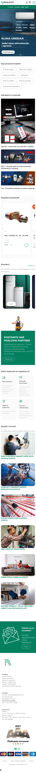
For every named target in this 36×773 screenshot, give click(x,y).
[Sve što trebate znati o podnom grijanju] (18, 505)
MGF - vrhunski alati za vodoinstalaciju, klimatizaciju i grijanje (16, 167)
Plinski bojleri (8, 69)
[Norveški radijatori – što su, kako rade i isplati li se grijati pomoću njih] (18, 593)
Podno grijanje (25, 81)
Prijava (26, 646)
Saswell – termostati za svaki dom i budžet (17, 146)
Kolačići (31, 761)
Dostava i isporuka (8, 680)
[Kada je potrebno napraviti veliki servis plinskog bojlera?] (18, 443)
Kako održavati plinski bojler (13, 549)
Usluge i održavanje (9, 684)
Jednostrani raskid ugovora (11, 686)
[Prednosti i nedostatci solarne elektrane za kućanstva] (18, 474)
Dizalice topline (9, 75)
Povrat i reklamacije (9, 682)
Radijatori (24, 75)
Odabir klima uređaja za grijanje (14, 577)
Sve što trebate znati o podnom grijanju (14, 519)
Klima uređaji (8, 81)
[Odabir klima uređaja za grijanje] (18, 565)
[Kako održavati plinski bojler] (18, 536)
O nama (4, 761)
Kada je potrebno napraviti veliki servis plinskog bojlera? (17, 457)
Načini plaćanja (7, 678)
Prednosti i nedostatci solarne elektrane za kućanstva (13, 488)
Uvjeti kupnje (7, 676)
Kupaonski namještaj (11, 86)
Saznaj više (9, 359)
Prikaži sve (31, 265)
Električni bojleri (25, 69)
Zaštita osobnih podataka (18, 761)
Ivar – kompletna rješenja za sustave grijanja (18, 188)
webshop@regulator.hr (16, 695)
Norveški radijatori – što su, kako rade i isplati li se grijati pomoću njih (17, 607)
